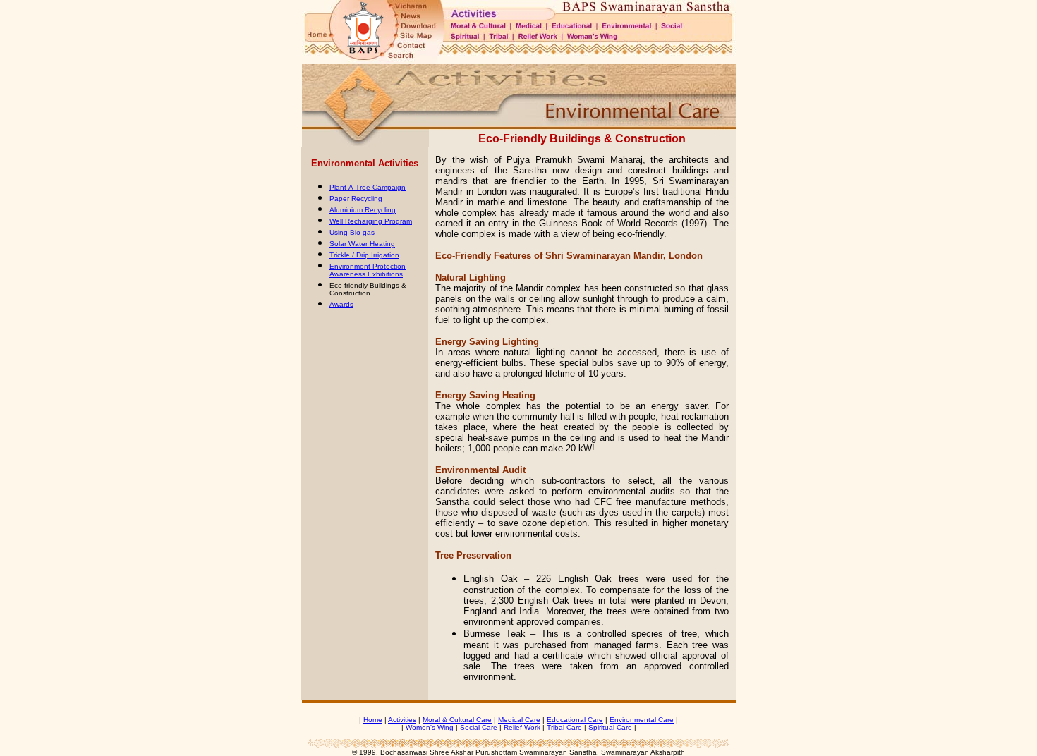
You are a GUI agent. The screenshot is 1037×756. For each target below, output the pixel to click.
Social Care (478, 727)
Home (372, 720)
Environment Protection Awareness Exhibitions (367, 270)
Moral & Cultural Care (457, 720)
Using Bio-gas (352, 232)
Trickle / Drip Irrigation (364, 255)
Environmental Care (642, 720)
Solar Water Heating (362, 244)
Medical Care (519, 720)
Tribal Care (564, 727)
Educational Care (575, 720)
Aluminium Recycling (362, 210)
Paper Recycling (355, 198)
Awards (341, 304)
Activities (402, 720)
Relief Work (522, 727)
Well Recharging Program (370, 221)
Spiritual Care (610, 727)
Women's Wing (430, 727)
